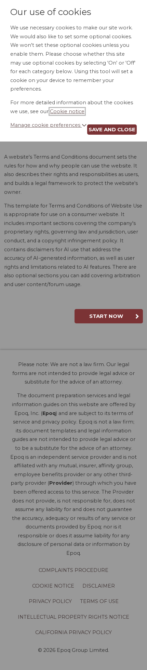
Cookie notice (67, 111)
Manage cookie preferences (46, 125)
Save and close (112, 129)
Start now (106, 316)
